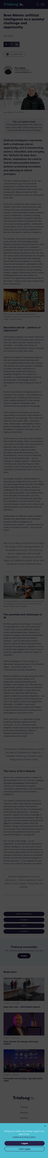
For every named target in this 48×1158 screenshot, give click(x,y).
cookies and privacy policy (24, 1137)
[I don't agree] (45, 1126)
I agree (24, 1143)
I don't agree (24, 1149)
